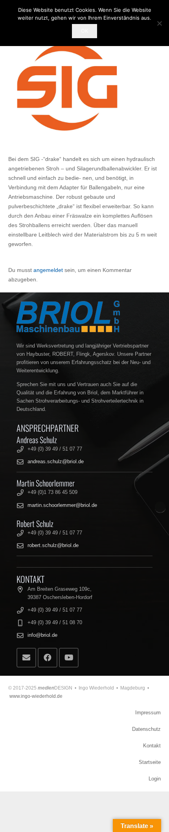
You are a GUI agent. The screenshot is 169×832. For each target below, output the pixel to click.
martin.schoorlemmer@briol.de (62, 505)
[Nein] (159, 23)
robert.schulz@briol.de (53, 545)
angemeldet (48, 270)
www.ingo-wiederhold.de (35, 696)
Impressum (148, 713)
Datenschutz (146, 729)
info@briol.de (42, 635)
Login (155, 779)
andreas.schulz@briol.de (56, 461)
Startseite (150, 762)
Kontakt (152, 746)
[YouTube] (69, 657)
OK (84, 31)
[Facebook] (47, 657)
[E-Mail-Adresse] (26, 657)
